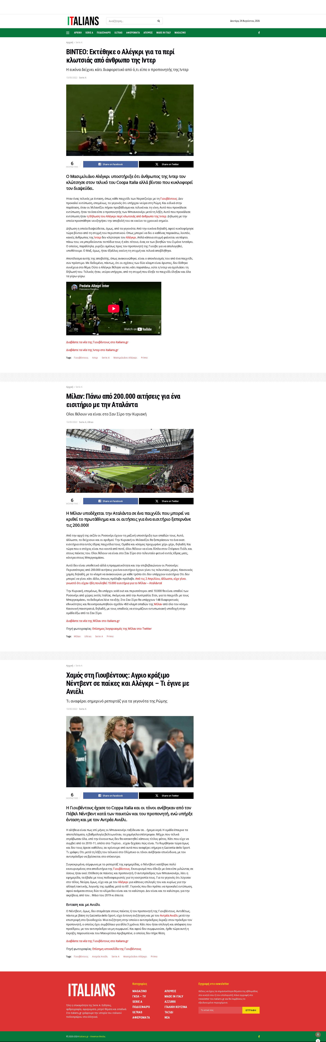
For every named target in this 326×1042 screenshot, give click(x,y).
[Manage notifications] (318, 1034)
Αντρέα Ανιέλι (100, 956)
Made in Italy (163, 32)
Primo (144, 357)
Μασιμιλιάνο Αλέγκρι (125, 357)
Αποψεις (148, 32)
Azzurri (170, 1001)
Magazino (180, 32)
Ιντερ (95, 357)
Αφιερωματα (133, 32)
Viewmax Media (97, 1036)
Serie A (89, 32)
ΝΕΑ (167, 1017)
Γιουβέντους (81, 357)
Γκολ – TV (139, 996)
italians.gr (83, 1036)
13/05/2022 (71, 77)
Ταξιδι (169, 1012)
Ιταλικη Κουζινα (176, 1007)
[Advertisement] (230, 113)
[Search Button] (159, 21)
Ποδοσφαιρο (104, 32)
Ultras (118, 32)
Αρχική (69, 42)
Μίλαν (77, 636)
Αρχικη (78, 32)
